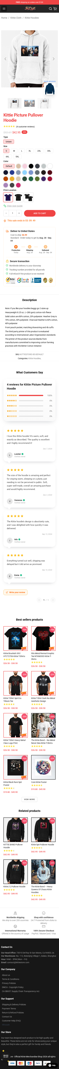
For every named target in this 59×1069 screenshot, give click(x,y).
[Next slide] (53, 59)
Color (5, 161)
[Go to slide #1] (14, 103)
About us (6, 975)
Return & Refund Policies (13, 1012)
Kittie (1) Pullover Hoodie (14, 886)
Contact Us (7, 1016)
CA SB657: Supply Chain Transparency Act (20, 991)
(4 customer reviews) (25, 126)
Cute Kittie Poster (39, 782)
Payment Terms (9, 1008)
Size (5, 146)
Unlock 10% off (5, 1056)
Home (4, 17)
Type (5, 137)
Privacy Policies (9, 983)
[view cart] (55, 8)
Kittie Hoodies (32, 17)
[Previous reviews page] (39, 600)
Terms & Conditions (10, 979)
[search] (50, 8)
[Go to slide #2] (29, 103)
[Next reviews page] (53, 600)
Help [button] (54, 1065)
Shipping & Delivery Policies (14, 1004)
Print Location (9, 190)
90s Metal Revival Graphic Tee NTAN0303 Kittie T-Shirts (42, 656)
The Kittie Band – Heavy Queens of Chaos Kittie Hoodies (41, 889)
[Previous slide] (6, 59)
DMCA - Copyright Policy (12, 987)
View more (29, 799)
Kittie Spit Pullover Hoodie (42, 844)
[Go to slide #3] (44, 103)
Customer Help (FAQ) (11, 1021)
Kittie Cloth (15, 17)
